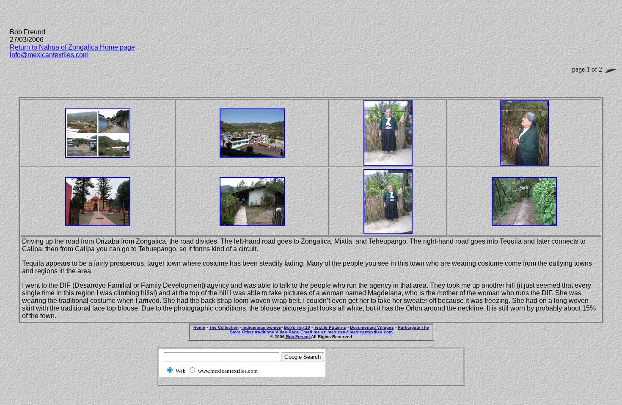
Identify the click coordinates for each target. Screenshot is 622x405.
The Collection (224, 327)
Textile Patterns (330, 327)
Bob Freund (298, 336)
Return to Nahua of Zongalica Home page (72, 47)
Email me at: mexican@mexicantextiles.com (346, 332)
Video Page (287, 332)
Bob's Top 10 (297, 327)
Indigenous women (261, 327)
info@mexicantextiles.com (49, 54)
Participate (409, 327)
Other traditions (258, 332)
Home (199, 327)
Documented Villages (372, 327)
